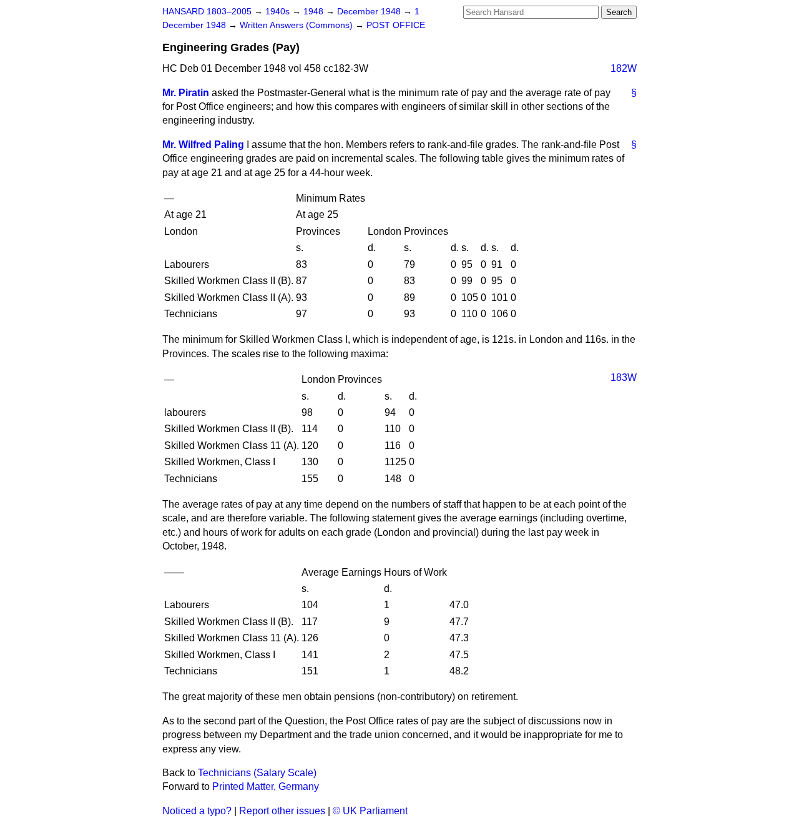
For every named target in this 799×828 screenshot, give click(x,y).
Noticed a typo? (197, 811)
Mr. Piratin (185, 92)
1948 (314, 11)
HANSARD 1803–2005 (207, 11)
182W (623, 68)
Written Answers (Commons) (297, 25)
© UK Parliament (370, 811)
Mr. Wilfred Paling (203, 144)
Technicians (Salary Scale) (257, 772)
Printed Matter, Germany (265, 786)
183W (623, 377)
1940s (278, 11)
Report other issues (282, 811)
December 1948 (370, 11)
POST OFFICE (395, 25)
